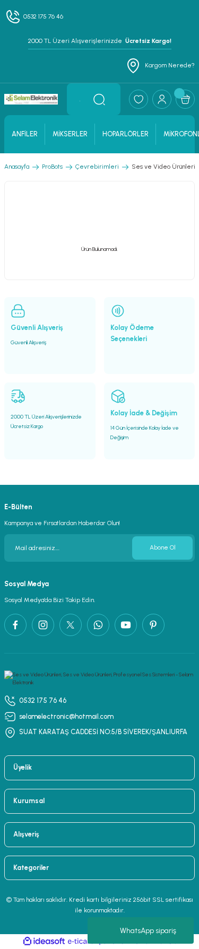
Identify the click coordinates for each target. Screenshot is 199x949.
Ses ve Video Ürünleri (163, 166)
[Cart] (185, 99)
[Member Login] (161, 99)
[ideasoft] (44, 941)
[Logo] (31, 99)
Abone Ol (163, 547)
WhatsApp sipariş (148, 930)
